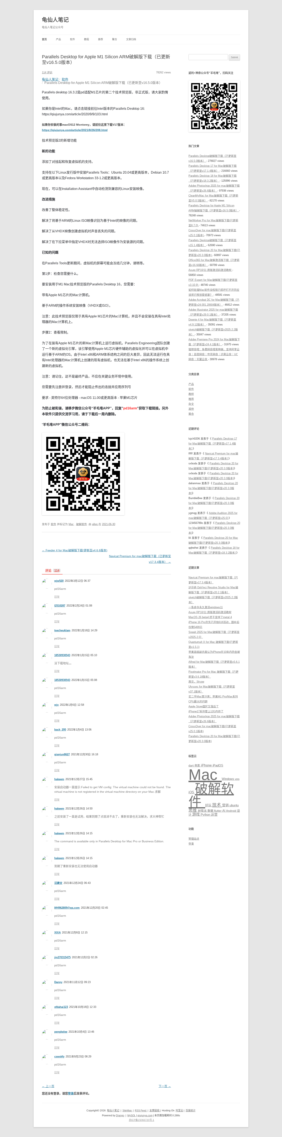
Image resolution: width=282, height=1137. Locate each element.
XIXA (57, 932)
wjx (56, 704)
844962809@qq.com (67, 907)
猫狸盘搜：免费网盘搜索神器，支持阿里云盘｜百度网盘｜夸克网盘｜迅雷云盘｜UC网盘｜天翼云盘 (213, 354)
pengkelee (60, 1031)
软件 (72, 39)
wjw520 (59, 580)
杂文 (191, 403)
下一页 (165, 1086)
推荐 (100, 39)
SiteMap (127, 1110)
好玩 (208, 805)
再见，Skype (196, 681)
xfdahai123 (61, 1006)
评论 (52, 570)
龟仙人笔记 (55, 20)
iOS (191, 792)
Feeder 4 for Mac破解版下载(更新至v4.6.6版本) (74, 550)
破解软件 (81, 524)
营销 (226, 805)
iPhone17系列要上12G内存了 (205, 711)
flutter (218, 810)
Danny (58, 982)
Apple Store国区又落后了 (203, 706)
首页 (44, 39)
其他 (191, 408)
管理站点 (193, 838)
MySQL (131, 1115)
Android (231, 810)
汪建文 (58, 882)
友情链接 (154, 1110)
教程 (86, 39)
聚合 (114, 39)
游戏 (196, 814)
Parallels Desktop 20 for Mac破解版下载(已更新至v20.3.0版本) (213, 488)
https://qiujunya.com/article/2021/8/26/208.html (75, 130)
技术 (217, 804)
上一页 (48, 1086)
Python (206, 814)
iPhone (207, 765)
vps (237, 779)
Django (120, 1115)
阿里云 (179, 1110)
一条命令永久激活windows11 (205, 607)
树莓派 (202, 810)
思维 (193, 810)
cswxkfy (59, 1056)
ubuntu (234, 805)
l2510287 (59, 605)
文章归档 (131, 39)
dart (191, 765)
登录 (71, 1093)
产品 (58, 39)
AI (224, 810)
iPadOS (218, 765)
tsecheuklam (62, 630)
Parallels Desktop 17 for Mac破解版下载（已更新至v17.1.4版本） (212, 443)
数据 (210, 810)
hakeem (59, 779)
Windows (228, 779)
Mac (71, 524)
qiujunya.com (145, 1115)
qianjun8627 (62, 754)
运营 (214, 814)
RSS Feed (141, 1110)
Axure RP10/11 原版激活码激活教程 (210, 270)
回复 (57, 596)
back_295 (60, 729)
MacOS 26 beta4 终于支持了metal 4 (210, 617)
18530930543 (62, 655)
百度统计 (191, 1110)
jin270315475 (62, 957)
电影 (197, 765)
